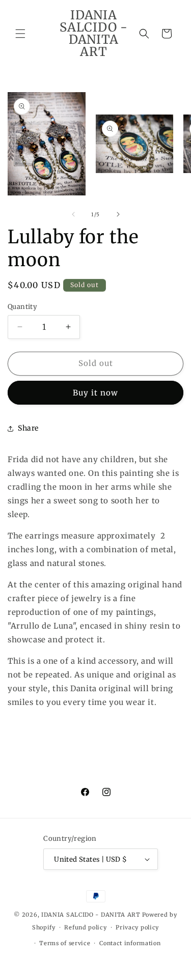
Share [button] (28, 428)
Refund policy (85, 927)
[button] (20, 33)
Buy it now (95, 393)
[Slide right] (118, 214)
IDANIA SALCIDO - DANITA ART (91, 914)
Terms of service (64, 943)
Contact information (129, 943)
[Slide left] (73, 214)
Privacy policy (137, 927)
